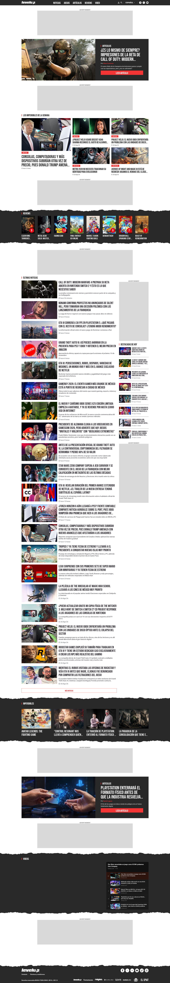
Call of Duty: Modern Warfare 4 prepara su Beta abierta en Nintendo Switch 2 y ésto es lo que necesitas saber (84, 286)
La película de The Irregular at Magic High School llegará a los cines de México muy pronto (84, 588)
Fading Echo (58, 236)
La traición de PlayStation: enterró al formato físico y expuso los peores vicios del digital (101, 736)
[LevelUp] (77, 980)
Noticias (25, 152)
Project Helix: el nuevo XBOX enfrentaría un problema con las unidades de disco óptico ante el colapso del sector (129, 142)
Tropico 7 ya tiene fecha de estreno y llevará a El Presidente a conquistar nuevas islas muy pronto (85, 548)
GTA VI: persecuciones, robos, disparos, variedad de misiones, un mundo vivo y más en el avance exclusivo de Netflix (86, 367)
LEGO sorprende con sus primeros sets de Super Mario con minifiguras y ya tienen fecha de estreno (87, 568)
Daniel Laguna (107, 801)
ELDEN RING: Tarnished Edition (26, 238)
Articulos (76, 165)
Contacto (24, 974)
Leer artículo (122, 72)
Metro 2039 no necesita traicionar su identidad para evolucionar (89, 170)
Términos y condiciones (37, 974)
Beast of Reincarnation (141, 237)
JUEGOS (67, 2)
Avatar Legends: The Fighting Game (32, 733)
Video (97, 2)
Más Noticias (69, 690)
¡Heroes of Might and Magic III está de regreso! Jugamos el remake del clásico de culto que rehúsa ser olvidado (129, 172)
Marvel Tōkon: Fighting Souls (92, 237)
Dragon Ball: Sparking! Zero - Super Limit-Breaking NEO (125, 239)
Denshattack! (108, 236)
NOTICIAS (57, 2)
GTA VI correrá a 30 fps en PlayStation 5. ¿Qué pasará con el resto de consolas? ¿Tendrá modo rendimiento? (87, 324)
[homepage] (28, 2)
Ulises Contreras (108, 63)
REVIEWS (88, 2)
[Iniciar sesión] (119, 3)
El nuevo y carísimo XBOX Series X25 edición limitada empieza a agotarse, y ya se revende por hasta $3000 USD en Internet (86, 407)
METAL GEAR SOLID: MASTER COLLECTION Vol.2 (44, 238)
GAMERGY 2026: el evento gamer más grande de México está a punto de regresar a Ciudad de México (87, 386)
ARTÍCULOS (77, 2)
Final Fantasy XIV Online (75, 237)
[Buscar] (121, 3)
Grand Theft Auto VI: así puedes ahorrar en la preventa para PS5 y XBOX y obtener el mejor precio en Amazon (87, 346)
